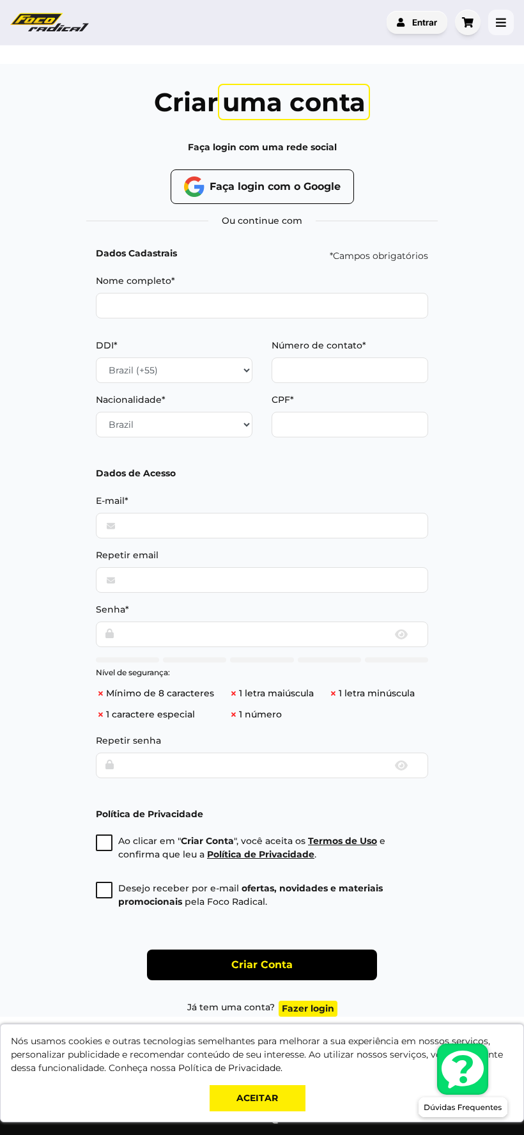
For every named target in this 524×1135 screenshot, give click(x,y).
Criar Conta (262, 965)
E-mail (110, 500)
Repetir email (127, 555)
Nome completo (133, 280)
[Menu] (501, 22)
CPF (281, 399)
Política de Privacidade (260, 854)
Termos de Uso (342, 841)
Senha (110, 609)
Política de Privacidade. (230, 1068)
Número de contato (317, 345)
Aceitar (257, 1098)
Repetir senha (128, 740)
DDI (105, 345)
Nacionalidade (129, 399)
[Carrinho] (468, 22)
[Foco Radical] (51, 22)
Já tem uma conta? (260, 1007)
